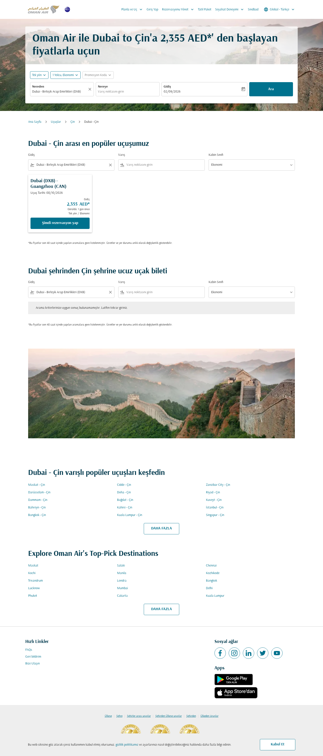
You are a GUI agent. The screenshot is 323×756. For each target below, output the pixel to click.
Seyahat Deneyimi (229, 9)
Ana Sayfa (34, 122)
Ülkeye (108, 716)
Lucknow (34, 588)
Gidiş (167, 87)
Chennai (211, 565)
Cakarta (122, 596)
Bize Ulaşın (32, 663)
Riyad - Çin (213, 492)
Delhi (209, 588)
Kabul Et (277, 744)
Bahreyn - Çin (37, 507)
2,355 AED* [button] (186, 39)
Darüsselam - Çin (39, 492)
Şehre (119, 716)
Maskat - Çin (36, 485)
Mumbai (122, 588)
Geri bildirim (33, 657)
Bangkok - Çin (37, 515)
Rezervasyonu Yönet (178, 9)
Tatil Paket (204, 9)
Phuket (32, 596)
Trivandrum (35, 581)
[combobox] (59, 91)
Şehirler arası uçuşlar (139, 716)
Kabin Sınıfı (216, 155)
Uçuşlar (56, 122)
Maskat (33, 565)
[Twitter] (262, 653)
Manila (121, 573)
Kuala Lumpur (215, 596)
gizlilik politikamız (127, 745)
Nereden (38, 87)
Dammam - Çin (37, 500)
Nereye (103, 87)
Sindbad (253, 9)
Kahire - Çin (124, 507)
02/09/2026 (172, 91)
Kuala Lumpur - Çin (129, 515)
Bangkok (211, 581)
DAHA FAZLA (161, 528)
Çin (72, 122)
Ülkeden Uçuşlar (209, 716)
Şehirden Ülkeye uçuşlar (168, 716)
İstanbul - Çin (214, 507)
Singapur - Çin (215, 515)
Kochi (31, 573)
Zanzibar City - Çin (218, 485)
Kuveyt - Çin (214, 500)
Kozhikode (212, 573)
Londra (122, 581)
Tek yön (37, 75)
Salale (121, 565)
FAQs (28, 650)
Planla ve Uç (132, 9)
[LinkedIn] (248, 653)
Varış (121, 155)
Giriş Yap (152, 9)
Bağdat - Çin (125, 500)
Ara (271, 89)
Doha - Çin (124, 492)
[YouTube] (277, 653)
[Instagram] (234, 653)
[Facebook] (220, 653)
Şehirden (191, 716)
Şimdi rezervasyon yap (60, 223)
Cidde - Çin (124, 485)
